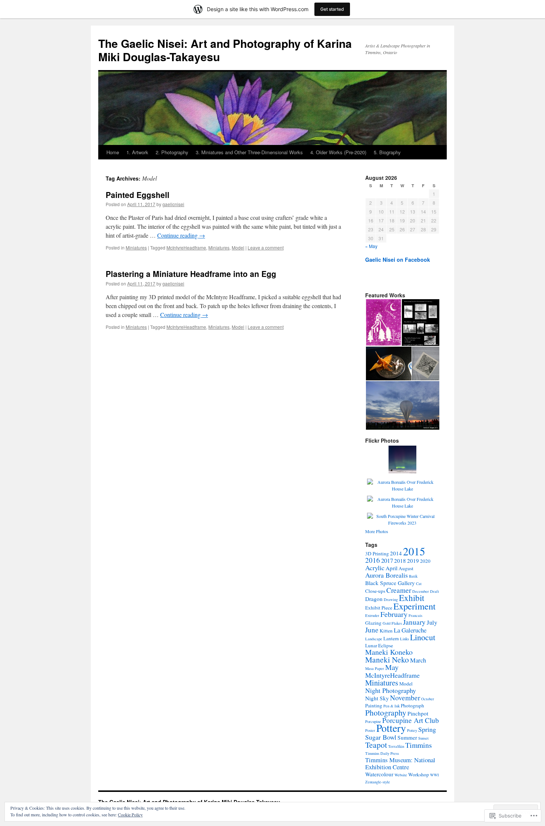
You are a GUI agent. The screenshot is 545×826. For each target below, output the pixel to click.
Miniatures (136, 247)
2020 (425, 561)
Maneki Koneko (389, 652)
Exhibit (411, 598)
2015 (414, 551)
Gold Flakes (392, 623)
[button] (383, 322)
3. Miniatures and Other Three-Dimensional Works (249, 152)
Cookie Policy (130, 814)
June (372, 629)
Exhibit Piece (378, 607)
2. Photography (172, 152)
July (432, 622)
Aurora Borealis (386, 575)
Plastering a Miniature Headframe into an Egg (191, 273)
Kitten (386, 630)
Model (238, 247)
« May (371, 246)
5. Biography (387, 152)
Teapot (376, 744)
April (391, 568)
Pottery (391, 728)
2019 (413, 560)
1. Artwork (137, 152)
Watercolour (379, 774)
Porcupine (373, 721)
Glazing (373, 623)
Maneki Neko (387, 659)
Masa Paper (374, 668)
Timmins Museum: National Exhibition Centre (400, 763)
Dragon (374, 598)
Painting (373, 705)
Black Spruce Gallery (390, 583)
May (392, 667)
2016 (372, 560)
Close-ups (375, 591)
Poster (370, 730)
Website (400, 774)
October (427, 698)
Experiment (414, 606)
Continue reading (181, 235)
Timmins (418, 745)
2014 (396, 553)
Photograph (412, 705)
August (406, 568)
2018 (400, 560)
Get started (332, 9)
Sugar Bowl (380, 737)
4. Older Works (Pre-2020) (338, 152)
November (405, 697)
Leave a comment (266, 247)
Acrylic (374, 567)
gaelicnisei (173, 204)
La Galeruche (410, 630)
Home (112, 152)
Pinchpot (417, 713)
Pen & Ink (391, 705)
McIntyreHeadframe (186, 247)
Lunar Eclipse (379, 645)
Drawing (391, 599)
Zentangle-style (377, 781)
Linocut (422, 637)
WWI (434, 774)
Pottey (412, 730)
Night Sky (377, 698)
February (393, 614)
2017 (387, 560)
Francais (415, 615)
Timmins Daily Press (382, 753)
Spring (427, 729)
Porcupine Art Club (410, 720)
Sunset (423, 738)
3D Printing (377, 553)
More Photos (376, 531)
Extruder (372, 615)
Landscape (373, 638)
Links (404, 638)
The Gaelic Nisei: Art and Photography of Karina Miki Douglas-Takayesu (225, 50)
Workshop (418, 774)
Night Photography (390, 690)
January (414, 622)
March (418, 660)
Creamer (398, 590)
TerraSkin (396, 746)
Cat (419, 583)
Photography (385, 712)
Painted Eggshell (137, 194)
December (420, 591)
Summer (407, 737)
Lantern (391, 638)
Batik (413, 576)
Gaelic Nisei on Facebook (397, 259)
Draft (434, 591)
